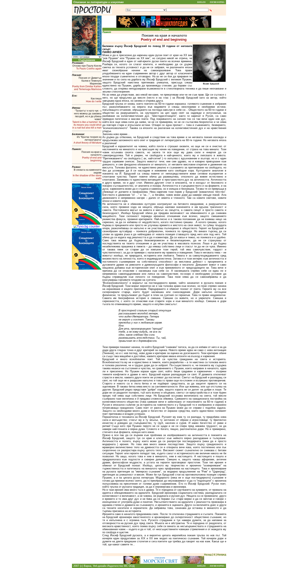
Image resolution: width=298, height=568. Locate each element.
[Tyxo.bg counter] (87, 226)
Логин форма (217, 2)
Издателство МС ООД (121, 565)
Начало (201, 2)
